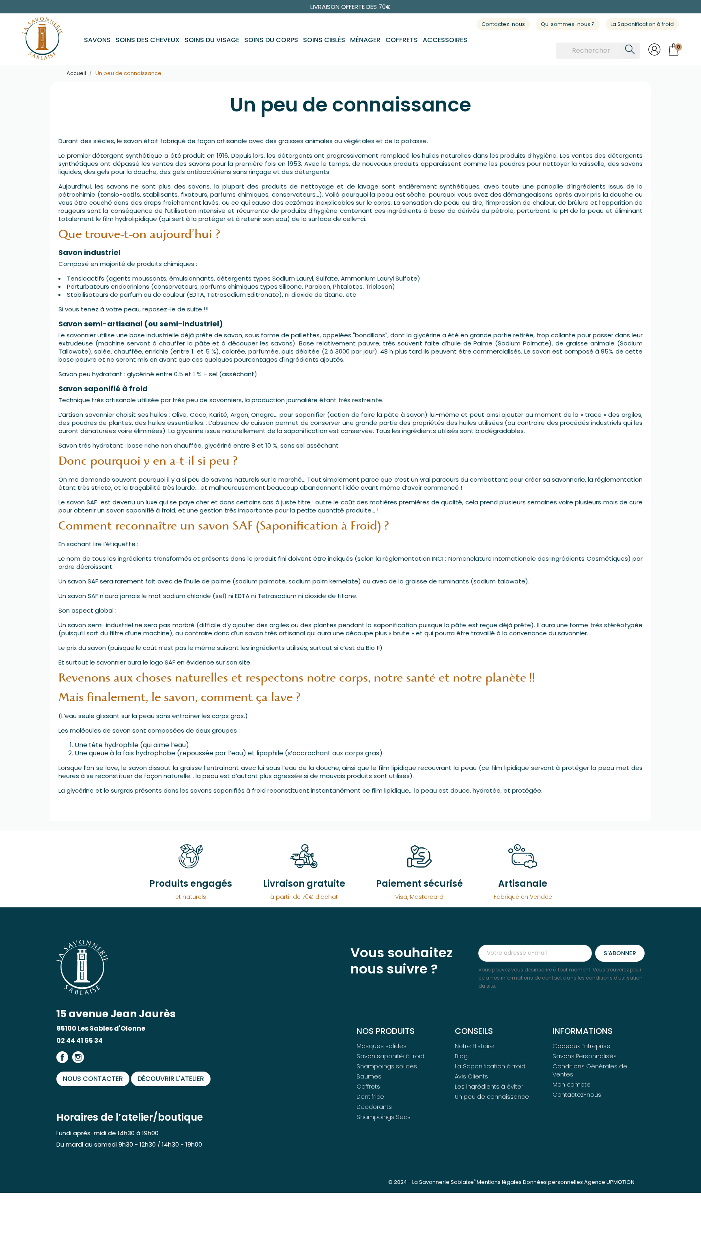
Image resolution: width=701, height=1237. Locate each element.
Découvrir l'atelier (171, 1078)
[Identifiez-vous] (654, 53)
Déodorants (374, 1107)
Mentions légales (499, 1182)
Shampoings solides (387, 1066)
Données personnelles (553, 1182)
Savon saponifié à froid (390, 1056)
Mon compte (572, 1084)
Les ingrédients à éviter (489, 1087)
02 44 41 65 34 (79, 1040)
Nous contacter (93, 1078)
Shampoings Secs (384, 1117)
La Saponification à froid (642, 24)
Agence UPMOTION (609, 1182)
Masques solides (381, 1046)
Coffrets (368, 1087)
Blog (461, 1056)
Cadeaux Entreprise (582, 1046)
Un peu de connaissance (492, 1097)
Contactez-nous (503, 24)
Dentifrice (370, 1097)
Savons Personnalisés (585, 1056)
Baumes (369, 1076)
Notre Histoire (474, 1046)
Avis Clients (471, 1076)
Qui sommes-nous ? (568, 24)
